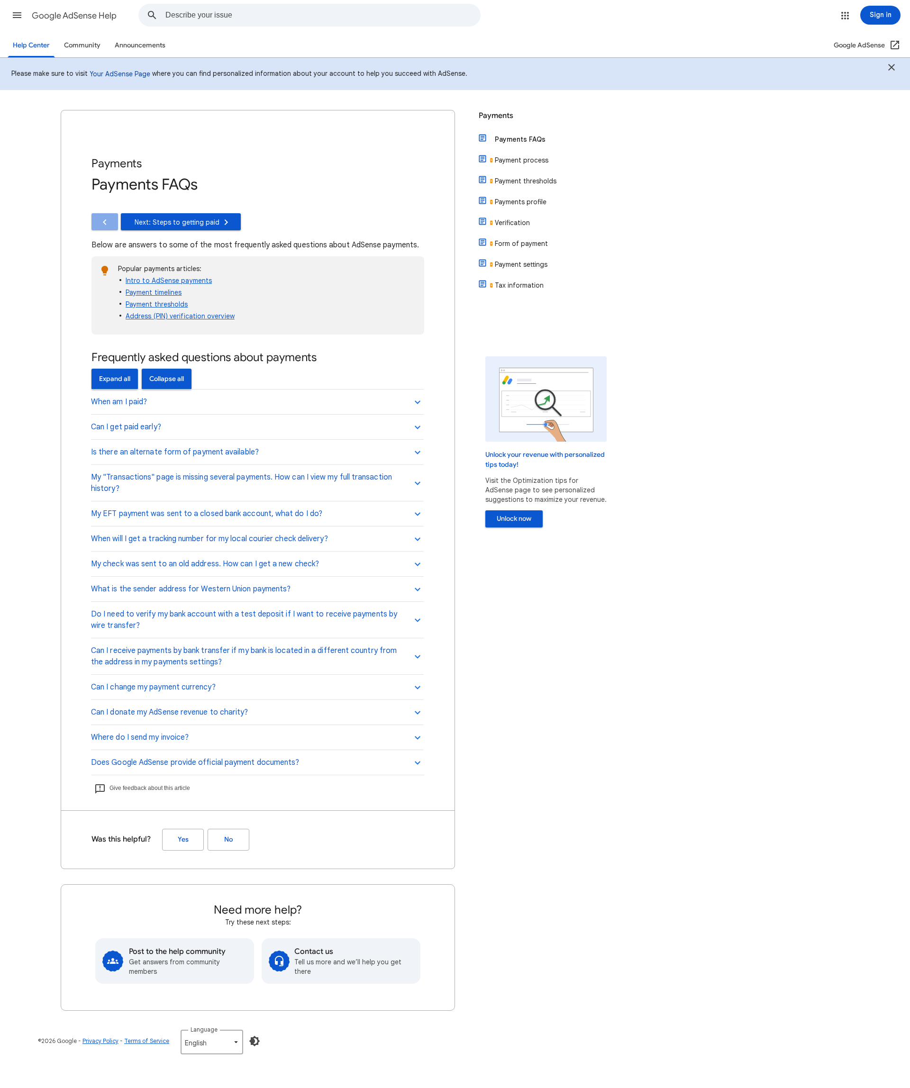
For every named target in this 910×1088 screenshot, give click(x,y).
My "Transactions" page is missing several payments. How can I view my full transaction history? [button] (241, 482)
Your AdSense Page (120, 74)
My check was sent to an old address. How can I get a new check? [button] (205, 564)
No (228, 839)
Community (82, 45)
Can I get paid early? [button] (126, 427)
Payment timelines (154, 292)
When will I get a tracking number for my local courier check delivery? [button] (209, 539)
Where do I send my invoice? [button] (140, 737)
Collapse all (166, 379)
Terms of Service (146, 1040)
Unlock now (514, 519)
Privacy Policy (100, 1040)
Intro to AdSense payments (169, 280)
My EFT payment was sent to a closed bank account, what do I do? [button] (206, 513)
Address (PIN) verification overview (180, 316)
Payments (496, 115)
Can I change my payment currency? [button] (153, 687)
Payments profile (520, 202)
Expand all (114, 379)
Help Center (31, 45)
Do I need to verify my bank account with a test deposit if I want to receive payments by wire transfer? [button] (244, 619)
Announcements (140, 45)
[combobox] (322, 15)
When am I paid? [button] (119, 402)
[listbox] (212, 1042)
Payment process (521, 160)
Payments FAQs (520, 139)
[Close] (891, 68)
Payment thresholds (157, 304)
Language (204, 1029)
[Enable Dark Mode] (254, 1041)
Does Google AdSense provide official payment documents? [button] (195, 762)
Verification (512, 222)
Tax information (519, 285)
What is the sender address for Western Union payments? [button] (191, 589)
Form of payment (521, 243)
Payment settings (521, 264)
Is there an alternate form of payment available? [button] (175, 452)
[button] (17, 15)
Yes (183, 839)
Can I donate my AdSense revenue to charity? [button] (169, 712)
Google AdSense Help (74, 15)
